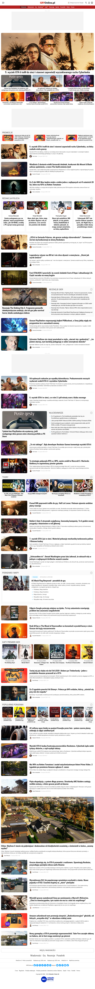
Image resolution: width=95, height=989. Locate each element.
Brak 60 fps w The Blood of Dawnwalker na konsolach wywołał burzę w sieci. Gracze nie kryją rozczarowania (12, 98)
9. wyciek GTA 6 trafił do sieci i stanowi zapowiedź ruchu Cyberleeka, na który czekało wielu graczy (47, 53)
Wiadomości (35, 955)
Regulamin (21, 970)
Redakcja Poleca (47, 198)
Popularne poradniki (47, 704)
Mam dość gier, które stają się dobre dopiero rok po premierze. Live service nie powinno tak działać (37, 216)
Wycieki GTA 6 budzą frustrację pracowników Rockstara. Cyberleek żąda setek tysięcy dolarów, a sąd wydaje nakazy (61, 98)
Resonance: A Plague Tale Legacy (41, 654)
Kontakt (73, 970)
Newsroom (31, 7)
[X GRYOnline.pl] (40, 965)
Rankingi (40, 7)
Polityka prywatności (41, 970)
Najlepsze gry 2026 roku (39, 960)
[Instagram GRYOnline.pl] (37, 965)
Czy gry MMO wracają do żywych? (37, 486)
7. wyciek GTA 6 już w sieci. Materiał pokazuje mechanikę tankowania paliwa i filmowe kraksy (47, 544)
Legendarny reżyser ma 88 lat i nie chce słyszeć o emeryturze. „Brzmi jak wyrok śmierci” (47, 260)
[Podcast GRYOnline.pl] (45, 965)
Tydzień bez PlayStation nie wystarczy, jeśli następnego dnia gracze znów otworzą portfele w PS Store (16, 83)
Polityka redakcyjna (30, 970)
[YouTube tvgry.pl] (57, 965)
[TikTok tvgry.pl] (60, 965)
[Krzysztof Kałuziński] (3, 99)
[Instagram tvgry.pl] (62, 965)
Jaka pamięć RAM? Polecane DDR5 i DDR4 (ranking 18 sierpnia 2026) (71, 420)
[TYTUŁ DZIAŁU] (47, 642)
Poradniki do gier (47, 572)
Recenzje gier (71, 289)
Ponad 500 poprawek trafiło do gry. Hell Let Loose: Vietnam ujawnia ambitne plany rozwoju (47, 508)
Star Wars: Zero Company (57, 654)
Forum (72, 7)
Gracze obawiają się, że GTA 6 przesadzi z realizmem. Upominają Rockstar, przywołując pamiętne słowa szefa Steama (47, 867)
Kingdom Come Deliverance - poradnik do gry (31, 715)
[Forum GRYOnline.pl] (50, 965)
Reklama (59, 970)
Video (68, 7)
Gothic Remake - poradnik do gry (7, 714)
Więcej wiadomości (47, 950)
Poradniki (62, 7)
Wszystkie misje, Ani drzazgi (41, 597)
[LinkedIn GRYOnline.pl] (48, 965)
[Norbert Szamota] (3, 85)
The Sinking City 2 (9, 654)
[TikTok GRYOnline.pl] (42, 965)
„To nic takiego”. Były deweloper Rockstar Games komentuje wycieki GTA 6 (37, 98)
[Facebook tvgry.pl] (68, 965)
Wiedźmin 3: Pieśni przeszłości (24, 960)
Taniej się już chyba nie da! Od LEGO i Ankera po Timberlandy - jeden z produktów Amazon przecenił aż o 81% (17, 138)
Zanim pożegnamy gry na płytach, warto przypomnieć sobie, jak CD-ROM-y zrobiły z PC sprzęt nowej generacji (13, 216)
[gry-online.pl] (47, 2)
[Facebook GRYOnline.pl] (35, 965)
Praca (68, 970)
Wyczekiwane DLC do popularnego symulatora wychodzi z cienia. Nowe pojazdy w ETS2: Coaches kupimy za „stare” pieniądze (47, 885)
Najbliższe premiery (74, 960)
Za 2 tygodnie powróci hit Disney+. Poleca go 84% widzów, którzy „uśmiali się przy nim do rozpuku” (47, 693)
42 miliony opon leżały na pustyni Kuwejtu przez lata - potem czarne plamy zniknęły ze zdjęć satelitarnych (47, 733)
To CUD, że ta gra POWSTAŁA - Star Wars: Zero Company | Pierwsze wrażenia (13, 488)
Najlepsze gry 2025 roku (53, 960)
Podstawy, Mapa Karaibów (41, 592)
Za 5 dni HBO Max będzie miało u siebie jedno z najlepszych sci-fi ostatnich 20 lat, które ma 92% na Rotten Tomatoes (47, 187)
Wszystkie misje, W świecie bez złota (44, 599)
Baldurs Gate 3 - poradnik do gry (66, 714)
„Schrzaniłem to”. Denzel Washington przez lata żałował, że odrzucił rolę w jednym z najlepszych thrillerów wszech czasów (47, 561)
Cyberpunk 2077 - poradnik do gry (19, 714)
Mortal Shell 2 (25, 654)
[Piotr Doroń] (3, 68)
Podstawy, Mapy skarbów (41, 589)
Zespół (64, 970)
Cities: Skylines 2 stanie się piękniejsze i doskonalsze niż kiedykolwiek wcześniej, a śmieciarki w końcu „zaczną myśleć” (47, 826)
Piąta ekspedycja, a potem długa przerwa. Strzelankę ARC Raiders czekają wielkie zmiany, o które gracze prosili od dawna (47, 786)
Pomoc (78, 970)
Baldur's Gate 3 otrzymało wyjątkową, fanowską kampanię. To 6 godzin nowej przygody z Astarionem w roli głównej (47, 526)
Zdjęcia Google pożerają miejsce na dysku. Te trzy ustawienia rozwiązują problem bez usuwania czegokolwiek (47, 613)
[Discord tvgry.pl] (65, 965)
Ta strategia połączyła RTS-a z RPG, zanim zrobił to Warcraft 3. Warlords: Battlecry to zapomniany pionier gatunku (47, 466)
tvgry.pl (47, 477)
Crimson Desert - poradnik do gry (78, 714)
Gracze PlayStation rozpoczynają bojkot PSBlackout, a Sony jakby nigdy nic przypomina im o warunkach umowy (47, 325)
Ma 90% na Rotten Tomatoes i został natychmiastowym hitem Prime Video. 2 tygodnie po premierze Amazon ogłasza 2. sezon (47, 768)
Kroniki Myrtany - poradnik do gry (55, 714)
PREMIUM (23, 7)
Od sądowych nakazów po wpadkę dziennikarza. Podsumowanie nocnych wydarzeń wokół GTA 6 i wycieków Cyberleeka (47, 83)
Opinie (57, 7)
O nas (16, 970)
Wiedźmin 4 (64, 960)
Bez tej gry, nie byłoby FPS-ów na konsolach (61, 487)
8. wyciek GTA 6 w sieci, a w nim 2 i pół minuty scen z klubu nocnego (79, 83)
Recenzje (51, 7)
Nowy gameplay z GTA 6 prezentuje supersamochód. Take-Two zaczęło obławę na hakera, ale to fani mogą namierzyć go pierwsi (47, 938)
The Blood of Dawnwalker (73, 654)
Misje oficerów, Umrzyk (40, 594)
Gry (36, 7)
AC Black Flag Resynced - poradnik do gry (47, 588)
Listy (46, 7)
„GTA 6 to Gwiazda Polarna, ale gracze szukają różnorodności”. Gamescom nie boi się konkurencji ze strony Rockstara (47, 242)
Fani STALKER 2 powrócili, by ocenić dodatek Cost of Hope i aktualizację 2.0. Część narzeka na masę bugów (47, 278)
